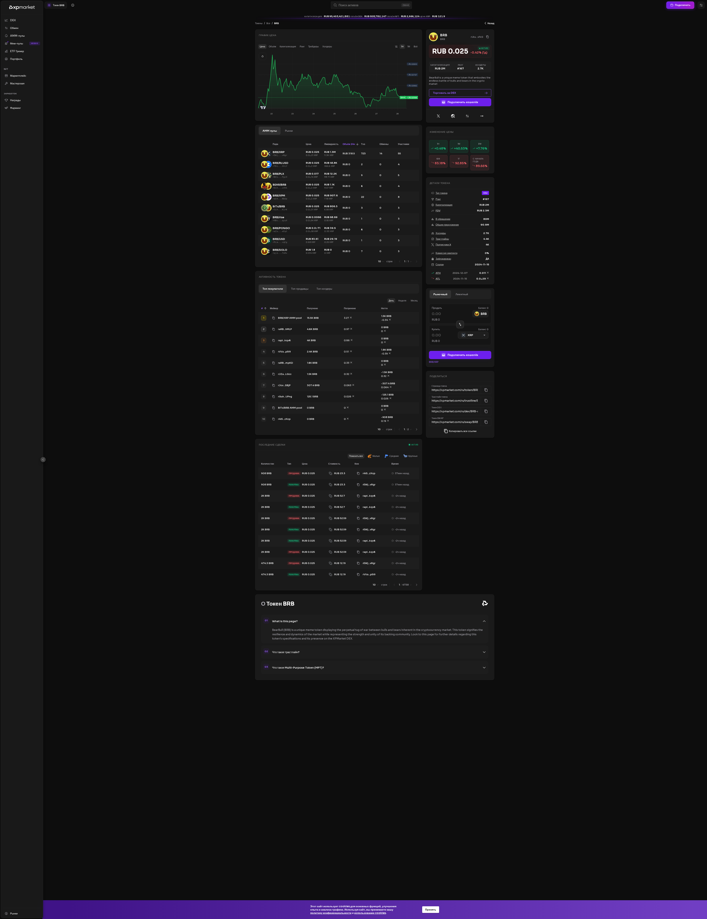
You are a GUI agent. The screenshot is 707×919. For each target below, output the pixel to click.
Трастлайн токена (440, 397)
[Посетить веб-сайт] (453, 116)
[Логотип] (21, 7)
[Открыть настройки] (701, 5)
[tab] (270, 131)
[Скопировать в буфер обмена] (273, 318)
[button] (262, 46)
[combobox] (369, 5)
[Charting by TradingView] (263, 107)
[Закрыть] (43, 459)
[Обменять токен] (467, 116)
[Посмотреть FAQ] (72, 5)
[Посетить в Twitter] (438, 116)
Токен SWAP (438, 418)
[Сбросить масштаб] (262, 56)
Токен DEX (437, 407)
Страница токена (439, 386)
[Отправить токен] (482, 116)
